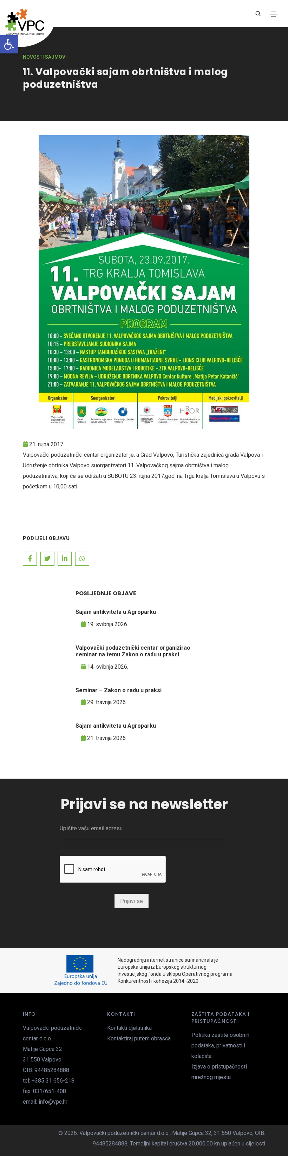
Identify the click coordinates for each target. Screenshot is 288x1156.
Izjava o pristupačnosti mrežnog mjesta (219, 1071)
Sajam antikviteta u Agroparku (116, 612)
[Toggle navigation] (273, 14)
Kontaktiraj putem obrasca (139, 1038)
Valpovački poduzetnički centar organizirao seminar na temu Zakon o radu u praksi (133, 651)
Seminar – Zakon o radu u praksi (119, 690)
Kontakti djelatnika (129, 1028)
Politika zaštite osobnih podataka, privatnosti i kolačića (220, 1045)
